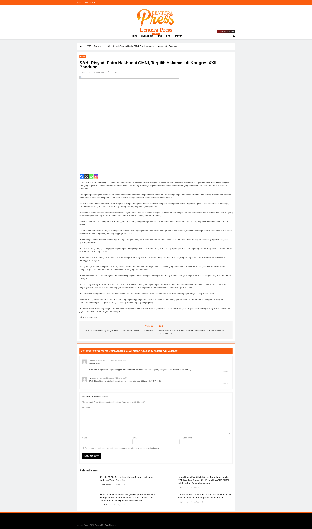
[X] (86, 175)
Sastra (178, 36)
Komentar (87, 407)
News (159, 36)
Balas (225, 372)
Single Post (148, 35)
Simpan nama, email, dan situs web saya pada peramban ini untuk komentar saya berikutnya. (122, 448)
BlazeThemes (110, 525)
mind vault (94, 361)
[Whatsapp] (91, 175)
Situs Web (187, 438)
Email (134, 438)
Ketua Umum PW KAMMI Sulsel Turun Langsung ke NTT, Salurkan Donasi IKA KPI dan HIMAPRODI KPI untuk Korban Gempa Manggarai (203, 480)
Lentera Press (156, 30)
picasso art (94, 378)
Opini (168, 36)
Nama (84, 438)
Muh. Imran (86, 72)
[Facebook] (82, 175)
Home (134, 36)
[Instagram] (96, 175)
